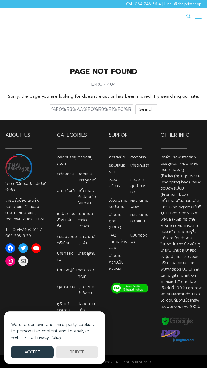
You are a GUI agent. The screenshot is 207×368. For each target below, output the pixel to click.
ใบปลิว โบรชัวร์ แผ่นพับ (66, 220)
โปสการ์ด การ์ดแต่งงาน (85, 220)
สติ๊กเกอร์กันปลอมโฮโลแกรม (87, 197)
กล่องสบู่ (85, 157)
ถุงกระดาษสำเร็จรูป (87, 290)
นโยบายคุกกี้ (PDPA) (115, 221)
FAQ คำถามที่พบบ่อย (118, 241)
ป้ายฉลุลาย (86, 253)
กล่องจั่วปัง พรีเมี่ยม (67, 240)
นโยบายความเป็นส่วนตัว (116, 262)
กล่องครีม (65, 174)
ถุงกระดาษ (66, 287)
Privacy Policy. (48, 337)
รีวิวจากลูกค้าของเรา (138, 186)
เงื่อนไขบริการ (115, 183)
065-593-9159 (18, 236)
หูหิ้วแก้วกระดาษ (64, 307)
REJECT (77, 352)
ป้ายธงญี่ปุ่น (67, 270)
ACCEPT (32, 352)
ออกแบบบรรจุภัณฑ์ (87, 177)
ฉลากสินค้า (66, 191)
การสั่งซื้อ (117, 157)
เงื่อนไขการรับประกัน (118, 203)
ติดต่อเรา (138, 157)
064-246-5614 (26, 229)
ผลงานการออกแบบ (139, 218)
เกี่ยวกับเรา (139, 165)
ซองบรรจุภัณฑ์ (86, 273)
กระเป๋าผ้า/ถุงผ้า (86, 240)
